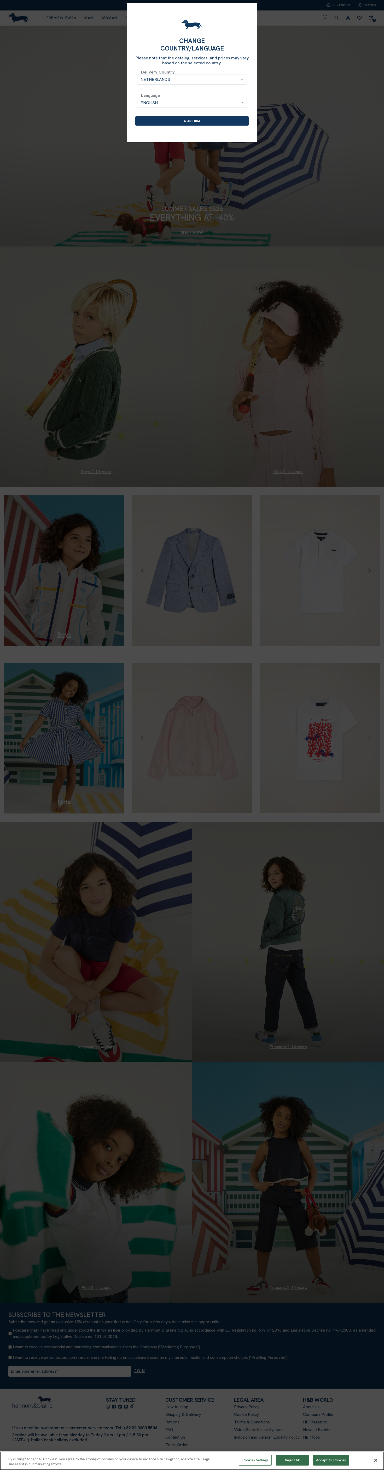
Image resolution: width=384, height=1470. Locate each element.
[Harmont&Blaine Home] (192, 24)
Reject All (292, 1460)
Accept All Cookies (331, 1460)
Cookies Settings (255, 1460)
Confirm (192, 121)
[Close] (375, 1460)
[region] (192, 1460)
